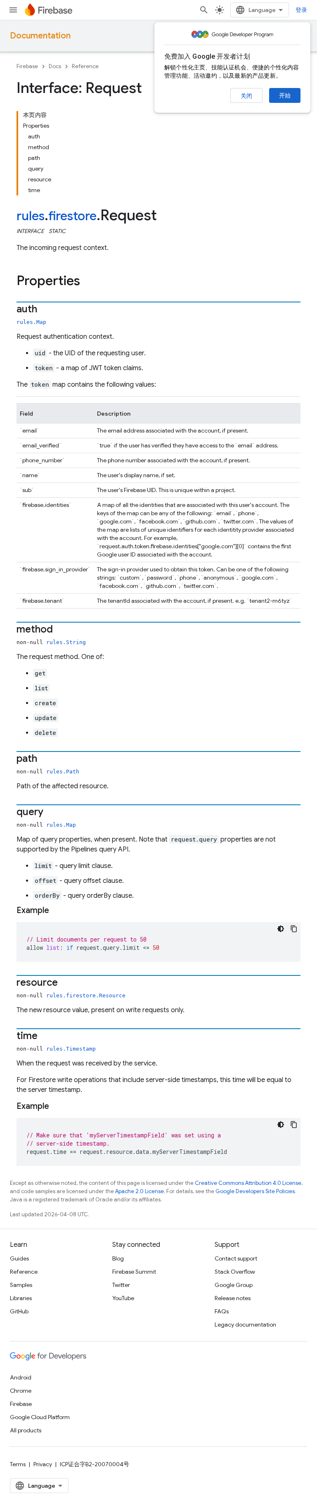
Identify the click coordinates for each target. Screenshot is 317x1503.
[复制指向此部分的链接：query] (51, 813)
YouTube (123, 1298)
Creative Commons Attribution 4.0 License (248, 1183)
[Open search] (204, 10)
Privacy (42, 1464)
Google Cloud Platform (40, 1417)
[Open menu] (13, 10)
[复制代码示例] (293, 928)
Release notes (233, 1298)
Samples (21, 1285)
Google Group (234, 1285)
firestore (72, 216)
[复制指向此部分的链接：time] (46, 1037)
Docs (55, 66)
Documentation (40, 36)
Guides (19, 1258)
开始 (285, 95)
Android (20, 1377)
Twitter (121, 1285)
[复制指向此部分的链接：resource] (66, 983)
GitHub (19, 1311)
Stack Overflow (235, 1271)
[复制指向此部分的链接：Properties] (88, 282)
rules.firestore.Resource (85, 995)
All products (25, 1430)
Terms (18, 1464)
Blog (118, 1258)
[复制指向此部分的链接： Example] (59, 911)
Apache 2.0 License (139, 1191)
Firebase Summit (134, 1271)
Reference (85, 66)
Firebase (27, 66)
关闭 (246, 96)
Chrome (20, 1390)
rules (31, 216)
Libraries (21, 1298)
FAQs (222, 1311)
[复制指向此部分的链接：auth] (45, 310)
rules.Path (62, 771)
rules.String (66, 642)
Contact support (236, 1258)
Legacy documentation (245, 1324)
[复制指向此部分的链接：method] (61, 630)
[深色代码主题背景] (280, 928)
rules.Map (31, 322)
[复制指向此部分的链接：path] (45, 759)
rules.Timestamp (71, 1049)
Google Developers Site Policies (255, 1191)
